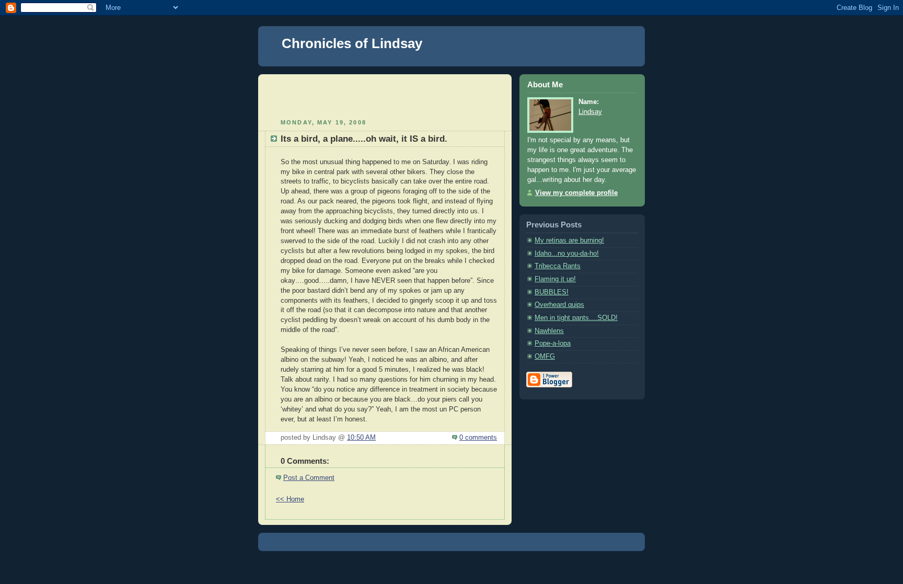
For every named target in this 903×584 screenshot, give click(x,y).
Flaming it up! (555, 279)
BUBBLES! (552, 292)
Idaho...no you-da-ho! (567, 253)
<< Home (290, 499)
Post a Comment (308, 478)
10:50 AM (361, 437)
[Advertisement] (385, 95)
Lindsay (590, 112)
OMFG (545, 356)
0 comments (478, 437)
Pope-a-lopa (553, 343)
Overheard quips (559, 304)
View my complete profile (576, 193)
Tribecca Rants (558, 266)
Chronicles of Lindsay (352, 43)
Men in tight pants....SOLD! (576, 318)
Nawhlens (549, 331)
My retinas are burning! (569, 240)
